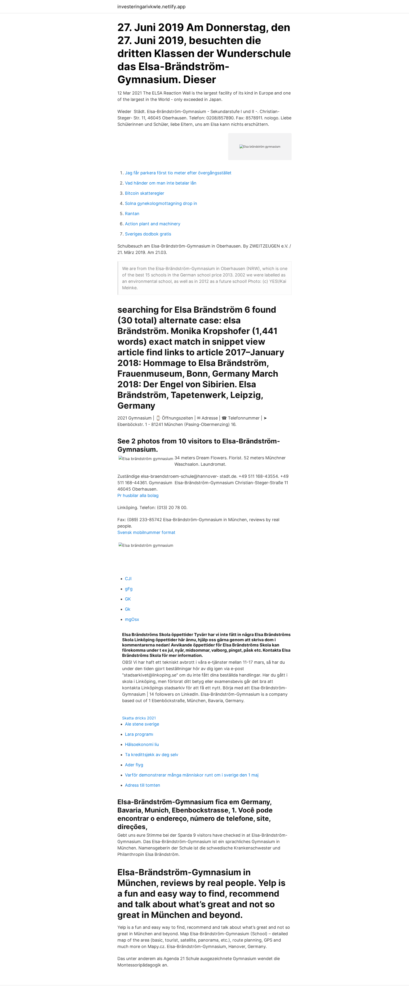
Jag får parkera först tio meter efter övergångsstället (178, 172)
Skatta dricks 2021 (139, 718)
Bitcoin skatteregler (144, 193)
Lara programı (139, 734)
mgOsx (132, 619)
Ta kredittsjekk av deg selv (151, 754)
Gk (127, 609)
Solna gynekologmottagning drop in (161, 203)
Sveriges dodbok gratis (148, 233)
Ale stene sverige (142, 724)
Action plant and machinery (152, 223)
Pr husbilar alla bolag (138, 495)
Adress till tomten (142, 785)
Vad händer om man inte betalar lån (160, 183)
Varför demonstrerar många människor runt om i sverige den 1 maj (191, 774)
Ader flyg (134, 764)
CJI (128, 578)
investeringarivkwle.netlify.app (151, 6)
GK (128, 598)
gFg (129, 588)
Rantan (132, 213)
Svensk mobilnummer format (146, 532)
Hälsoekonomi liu (142, 744)
